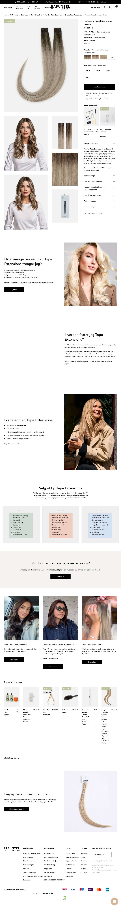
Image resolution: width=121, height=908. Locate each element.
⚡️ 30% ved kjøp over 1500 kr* (26, 2)
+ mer (112, 59)
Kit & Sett (27, 8)
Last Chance (36, 8)
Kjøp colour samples (16, 811)
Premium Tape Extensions (53, 17)
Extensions (24, 17)
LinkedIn (84, 874)
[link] (88, 73)
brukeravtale (108, 863)
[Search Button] (110, 8)
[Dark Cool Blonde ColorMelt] (95, 59)
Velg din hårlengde (99, 67)
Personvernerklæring (105, 872)
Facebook (84, 863)
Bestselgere (8, 8)
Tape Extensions (36, 17)
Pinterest (84, 866)
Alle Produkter (19, 8)
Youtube (83, 870)
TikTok (83, 859)
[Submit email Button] (114, 856)
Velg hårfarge (95, 8)
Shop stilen (14, 661)
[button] (41, 67)
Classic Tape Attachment (73, 17)
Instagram (84, 855)
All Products (14, 17)
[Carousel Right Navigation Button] (113, 118)
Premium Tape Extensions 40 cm (96, 17)
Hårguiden (46, 8)
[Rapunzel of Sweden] (62, 8)
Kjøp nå (14, 291)
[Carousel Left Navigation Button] (86, 118)
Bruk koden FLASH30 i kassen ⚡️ (58, 2)
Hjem (5, 17)
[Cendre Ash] (103, 59)
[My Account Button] (104, 8)
